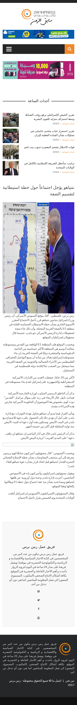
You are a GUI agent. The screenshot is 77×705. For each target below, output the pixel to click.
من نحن (69, 680)
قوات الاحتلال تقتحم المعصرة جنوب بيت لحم (49, 147)
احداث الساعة (68, 123)
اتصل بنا (57, 680)
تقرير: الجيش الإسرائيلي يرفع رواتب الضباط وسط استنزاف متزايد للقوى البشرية (49, 116)
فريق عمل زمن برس (38, 546)
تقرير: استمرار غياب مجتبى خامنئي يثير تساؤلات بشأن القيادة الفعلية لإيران (52, 133)
